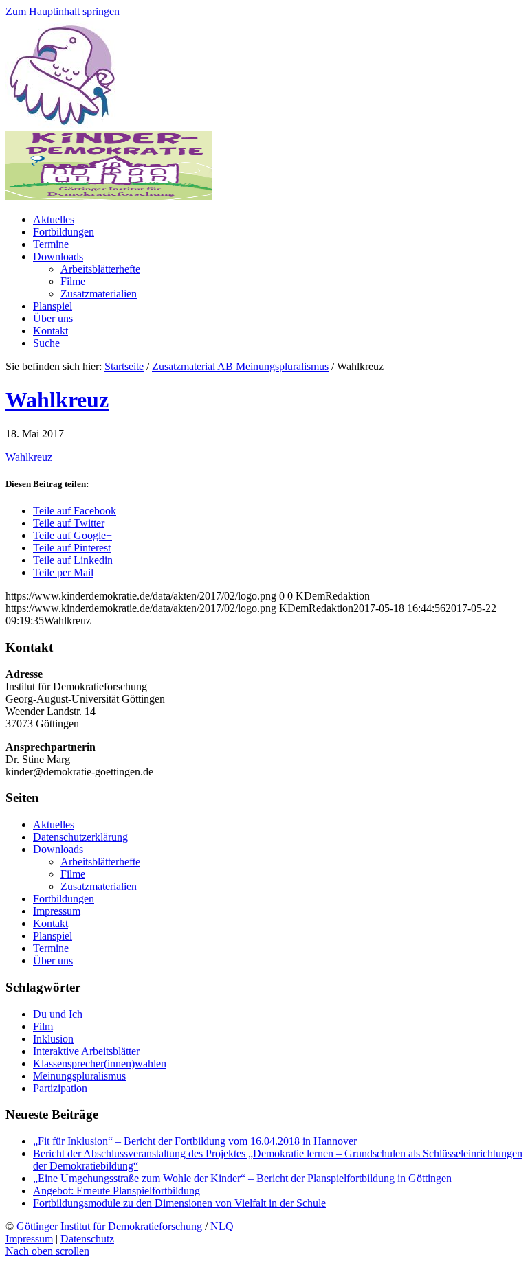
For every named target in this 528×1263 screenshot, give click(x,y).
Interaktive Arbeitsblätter (86, 1051)
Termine (51, 948)
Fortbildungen (63, 898)
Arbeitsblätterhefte (100, 861)
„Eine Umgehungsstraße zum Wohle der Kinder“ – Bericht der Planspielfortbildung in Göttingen (242, 1178)
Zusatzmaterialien (98, 886)
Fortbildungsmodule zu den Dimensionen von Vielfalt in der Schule (179, 1203)
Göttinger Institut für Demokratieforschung (109, 1226)
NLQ (222, 1226)
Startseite (124, 366)
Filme (72, 874)
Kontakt (50, 923)
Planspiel (52, 936)
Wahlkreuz (57, 399)
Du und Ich (57, 1014)
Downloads (58, 849)
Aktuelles (53, 824)
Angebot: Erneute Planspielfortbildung (116, 1190)
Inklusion (53, 1039)
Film (43, 1026)
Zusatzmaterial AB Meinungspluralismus (240, 366)
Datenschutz (87, 1238)
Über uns (53, 960)
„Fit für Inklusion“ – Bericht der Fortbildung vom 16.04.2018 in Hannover (195, 1141)
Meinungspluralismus (79, 1076)
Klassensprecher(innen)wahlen (99, 1063)
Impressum (56, 911)
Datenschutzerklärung (80, 837)
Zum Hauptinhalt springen (63, 11)
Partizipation (60, 1088)
